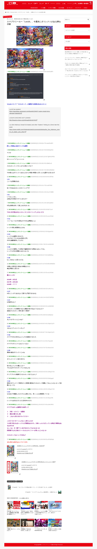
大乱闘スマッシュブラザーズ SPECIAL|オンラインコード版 (38, 462)
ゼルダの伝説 (61, 7)
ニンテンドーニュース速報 (47, 544)
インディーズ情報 (51, 7)
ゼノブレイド (69, 7)
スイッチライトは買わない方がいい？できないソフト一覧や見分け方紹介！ (76, 75)
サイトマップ (78, 7)
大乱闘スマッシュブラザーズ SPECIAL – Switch (30, 445)
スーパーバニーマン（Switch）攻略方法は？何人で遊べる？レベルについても (76, 58)
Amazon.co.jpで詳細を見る (24, 453)
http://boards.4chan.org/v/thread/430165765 (22, 120)
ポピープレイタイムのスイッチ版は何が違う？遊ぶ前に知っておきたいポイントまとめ (76, 69)
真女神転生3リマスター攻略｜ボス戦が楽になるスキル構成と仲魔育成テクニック (76, 52)
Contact (85, 7)
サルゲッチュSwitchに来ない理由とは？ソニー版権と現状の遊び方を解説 (76, 64)
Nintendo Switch (34, 7)
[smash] (26, 69)
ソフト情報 (43, 7)
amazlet (24, 449)
